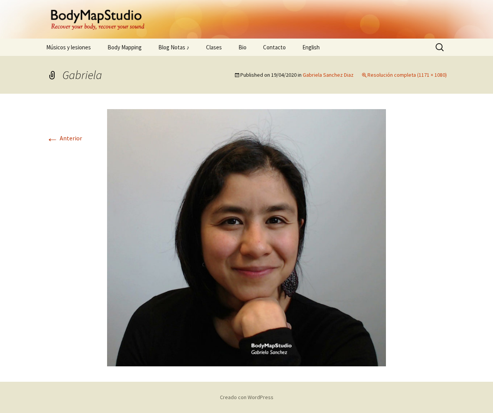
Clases (214, 47)
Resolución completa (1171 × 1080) (407, 74)
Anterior (64, 138)
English (311, 47)
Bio (242, 47)
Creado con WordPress (246, 397)
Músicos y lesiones (68, 47)
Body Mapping (124, 47)
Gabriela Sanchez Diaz (328, 74)
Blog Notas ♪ (173, 47)
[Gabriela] (246, 237)
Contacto (274, 47)
